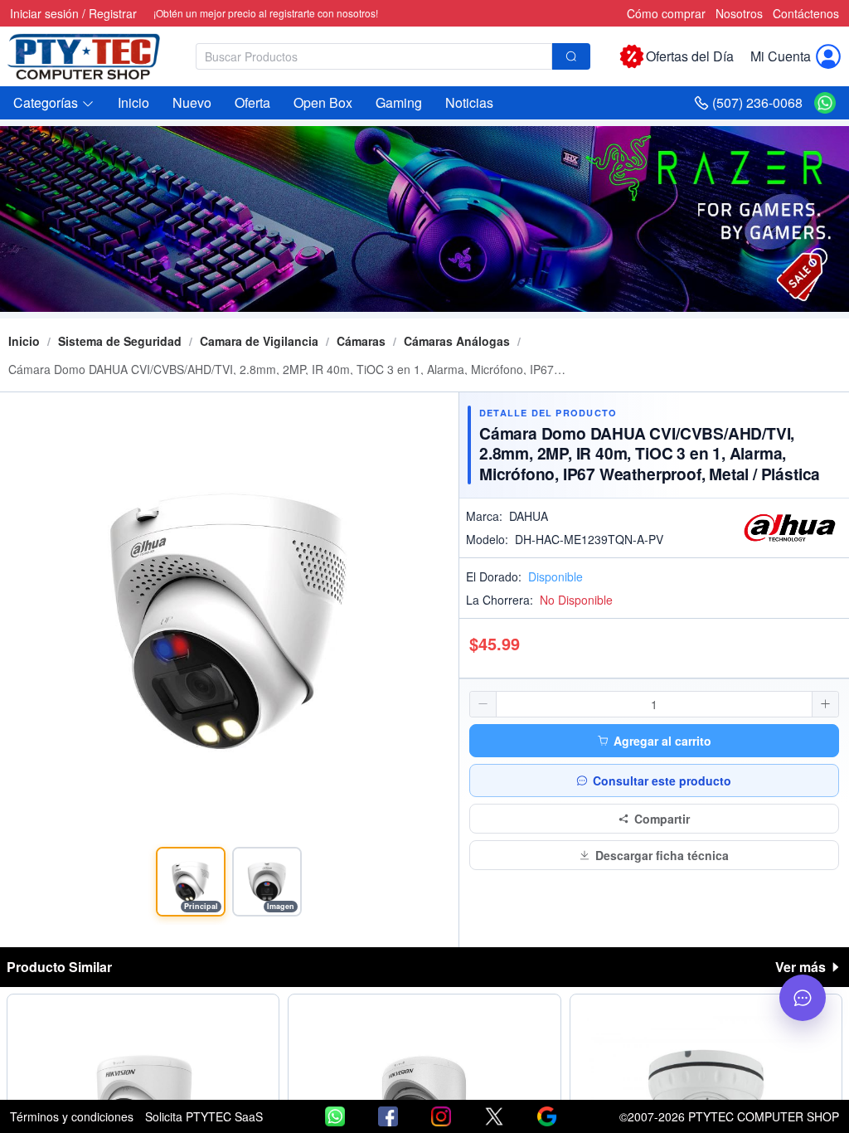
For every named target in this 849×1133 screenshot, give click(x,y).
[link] (120, 341)
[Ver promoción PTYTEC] (424, 219)
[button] (54, 103)
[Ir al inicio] (93, 56)
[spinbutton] (654, 704)
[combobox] (393, 56)
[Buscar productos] (571, 56)
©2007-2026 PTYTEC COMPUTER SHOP (729, 1116)
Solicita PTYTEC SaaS (204, 1116)
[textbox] (374, 56)
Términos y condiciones (71, 1116)
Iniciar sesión (44, 13)
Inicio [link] (24, 341)
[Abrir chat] (802, 998)
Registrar (113, 13)
